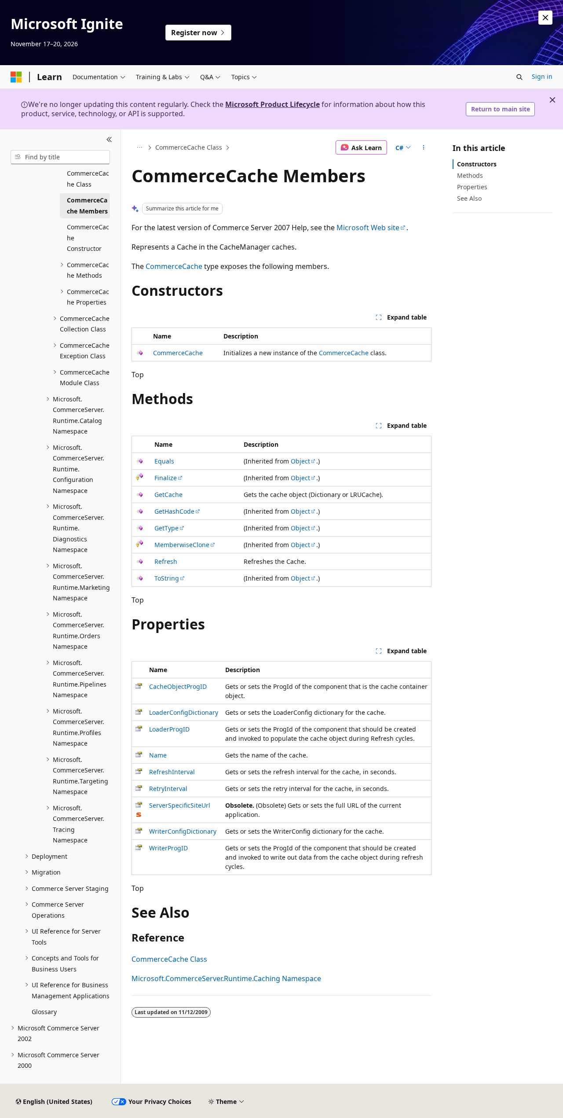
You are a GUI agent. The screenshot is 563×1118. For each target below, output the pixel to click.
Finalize (165, 478)
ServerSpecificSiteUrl (179, 805)
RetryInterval (168, 788)
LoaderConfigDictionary (183, 712)
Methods (470, 175)
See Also (469, 198)
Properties (472, 187)
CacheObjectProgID (178, 686)
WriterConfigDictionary (182, 831)
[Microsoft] (16, 77)
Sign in (542, 76)
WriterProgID (168, 848)
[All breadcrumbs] (139, 147)
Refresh (165, 561)
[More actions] (423, 147)
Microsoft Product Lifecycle (272, 104)
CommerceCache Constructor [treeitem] (88, 238)
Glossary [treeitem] (44, 1012)
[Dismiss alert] (545, 18)
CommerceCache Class (188, 147)
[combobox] (60, 157)
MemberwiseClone (181, 545)
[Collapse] (109, 140)
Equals (164, 461)
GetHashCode (174, 511)
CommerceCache (174, 266)
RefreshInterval (172, 772)
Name (158, 755)
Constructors (477, 164)
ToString (166, 578)
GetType (166, 528)
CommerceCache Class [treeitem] (88, 178)
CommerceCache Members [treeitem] (87, 205)
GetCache (168, 494)
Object (300, 461)
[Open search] (519, 77)
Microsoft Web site (367, 227)
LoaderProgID (169, 729)
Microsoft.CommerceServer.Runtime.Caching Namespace (226, 978)
